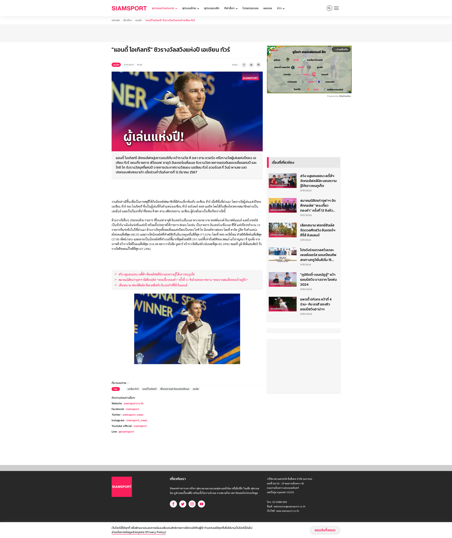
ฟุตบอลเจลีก (211, 8)
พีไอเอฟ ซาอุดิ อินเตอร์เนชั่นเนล (174, 389)
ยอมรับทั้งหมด (325, 530)
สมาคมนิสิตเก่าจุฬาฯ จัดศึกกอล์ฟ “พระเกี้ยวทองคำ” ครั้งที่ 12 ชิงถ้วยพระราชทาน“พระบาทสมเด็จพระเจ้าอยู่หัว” (318, 205)
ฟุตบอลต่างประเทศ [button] (163, 8)
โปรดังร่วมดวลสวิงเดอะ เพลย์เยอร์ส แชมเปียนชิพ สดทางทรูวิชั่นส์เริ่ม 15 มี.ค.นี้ (318, 254)
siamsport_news (133, 414)
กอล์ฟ (138, 20)
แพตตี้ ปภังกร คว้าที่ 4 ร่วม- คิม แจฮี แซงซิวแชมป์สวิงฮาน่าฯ (316, 304)
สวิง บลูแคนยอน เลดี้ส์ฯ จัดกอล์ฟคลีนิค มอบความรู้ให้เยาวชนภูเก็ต (318, 180)
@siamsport (126, 431)
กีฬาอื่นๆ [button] (229, 8)
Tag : (115, 389)
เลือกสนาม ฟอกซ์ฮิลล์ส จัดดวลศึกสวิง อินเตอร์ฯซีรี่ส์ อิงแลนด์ (317, 230)
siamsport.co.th (134, 403)
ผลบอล (267, 8)
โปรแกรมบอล (250, 8)
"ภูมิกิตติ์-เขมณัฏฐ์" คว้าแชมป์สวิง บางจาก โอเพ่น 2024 (318, 279)
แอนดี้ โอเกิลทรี (149, 389)
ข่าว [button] (279, 8)
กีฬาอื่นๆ (127, 20)
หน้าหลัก (116, 20)
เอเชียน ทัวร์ (133, 389)
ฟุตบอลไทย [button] (189, 8)
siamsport (132, 409)
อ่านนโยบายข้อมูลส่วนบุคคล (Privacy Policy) (139, 532)
